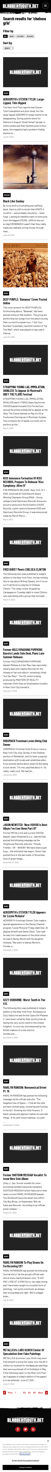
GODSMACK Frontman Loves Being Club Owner (25, 742)
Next (40, 1392)
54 (29, 1392)
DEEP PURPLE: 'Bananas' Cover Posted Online (25, 301)
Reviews (30, 36)
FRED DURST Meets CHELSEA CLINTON (24, 569)
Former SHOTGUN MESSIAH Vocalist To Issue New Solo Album (25, 1176)
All (5, 36)
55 (34, 1392)
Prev (10, 1392)
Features (20, 36)
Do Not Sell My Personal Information (25, 1460)
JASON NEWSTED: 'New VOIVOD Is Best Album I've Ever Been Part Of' (25, 826)
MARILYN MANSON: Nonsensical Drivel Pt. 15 (24, 1089)
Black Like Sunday (13, 201)
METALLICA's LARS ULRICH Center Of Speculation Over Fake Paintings (23, 1351)
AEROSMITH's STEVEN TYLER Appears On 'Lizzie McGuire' (24, 914)
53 (24, 1392)
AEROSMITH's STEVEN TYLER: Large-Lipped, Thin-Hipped (24, 101)
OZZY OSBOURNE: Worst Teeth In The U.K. (24, 1001)
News (12, 36)
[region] (25, 1454)
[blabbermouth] (21, 8)
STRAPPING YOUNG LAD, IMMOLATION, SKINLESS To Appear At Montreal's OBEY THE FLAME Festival (24, 390)
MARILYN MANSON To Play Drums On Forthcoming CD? (23, 1264)
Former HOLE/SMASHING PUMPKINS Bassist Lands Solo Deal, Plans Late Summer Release (23, 653)
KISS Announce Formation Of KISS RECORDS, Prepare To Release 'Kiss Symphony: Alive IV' (23, 481)
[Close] (48, 1441)
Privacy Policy (25, 1454)
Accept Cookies (25, 1467)
